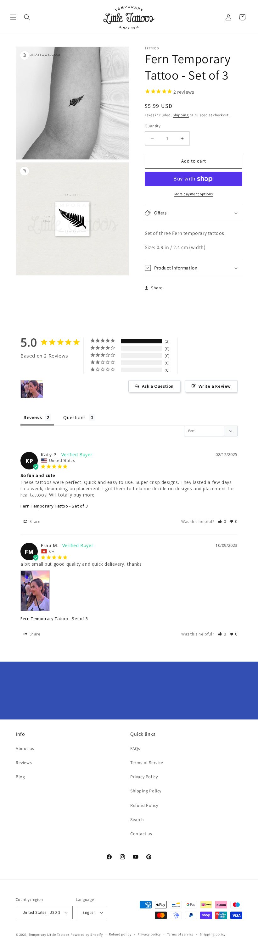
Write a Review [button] (215, 386)
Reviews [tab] (33, 417)
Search (137, 819)
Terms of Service (146, 762)
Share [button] (157, 288)
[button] (13, 17)
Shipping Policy (145, 791)
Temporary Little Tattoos (49, 934)
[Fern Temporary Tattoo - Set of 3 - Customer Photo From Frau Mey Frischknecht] (32, 389)
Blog (20, 777)
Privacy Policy (144, 777)
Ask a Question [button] (158, 386)
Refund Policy (144, 805)
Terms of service (180, 934)
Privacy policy (149, 934)
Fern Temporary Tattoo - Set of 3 (54, 506)
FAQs (135, 748)
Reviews (24, 762)
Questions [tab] (74, 417)
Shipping (181, 115)
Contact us (141, 833)
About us (25, 748)
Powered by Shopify (86, 934)
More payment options (193, 193)
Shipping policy (213, 934)
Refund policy (120, 934)
